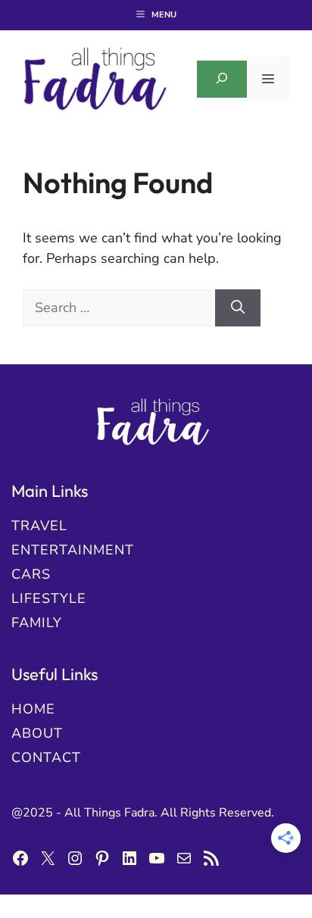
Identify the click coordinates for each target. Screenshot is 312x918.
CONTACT (46, 757)
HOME (33, 709)
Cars (31, 574)
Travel (39, 526)
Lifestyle (48, 598)
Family (36, 623)
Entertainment (72, 550)
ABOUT (37, 733)
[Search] (238, 307)
